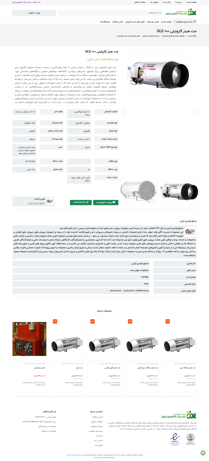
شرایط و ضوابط (97, 426)
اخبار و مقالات (117, 22)
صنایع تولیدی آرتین (36, 203)
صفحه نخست (191, 2)
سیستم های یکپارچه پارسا (75, 455)
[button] (195, 112)
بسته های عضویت (95, 431)
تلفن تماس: (45, 417)
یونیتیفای (97, 457)
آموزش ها (154, 2)
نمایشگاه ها (105, 22)
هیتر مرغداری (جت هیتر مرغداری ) (128, 36)
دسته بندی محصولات (185, 22)
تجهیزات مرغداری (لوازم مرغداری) (173, 36)
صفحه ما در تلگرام (49, 431)
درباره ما (178, 2)
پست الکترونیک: (39, 421)
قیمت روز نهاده (153, 22)
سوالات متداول (140, 2)
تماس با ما (167, 2)
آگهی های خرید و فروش (135, 22)
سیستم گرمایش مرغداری (151, 36)
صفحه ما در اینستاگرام (47, 426)
